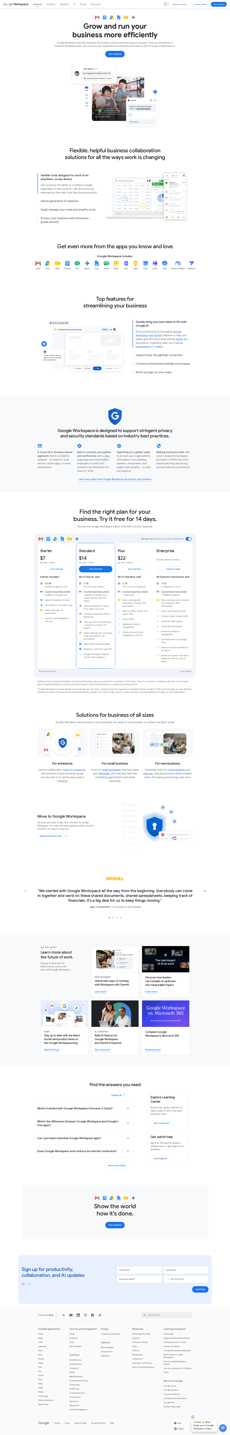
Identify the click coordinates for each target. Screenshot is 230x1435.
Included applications (49, 1329)
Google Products (98, 1423)
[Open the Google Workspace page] (16, 4)
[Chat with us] (223, 1428)
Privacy (57, 1423)
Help (112, 1423)
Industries (64, 4)
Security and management (83, 1329)
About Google (80, 1423)
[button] (223, 1428)
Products (51, 4)
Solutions (37, 4)
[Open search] (166, 4)
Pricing (83, 4)
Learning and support (175, 1329)
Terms (67, 1423)
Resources (95, 4)
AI (74, 4)
